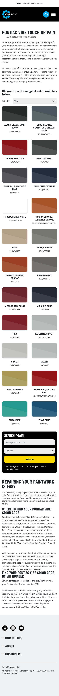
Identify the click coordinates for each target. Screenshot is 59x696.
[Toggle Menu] (53, 14)
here (16, 469)
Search (30, 459)
